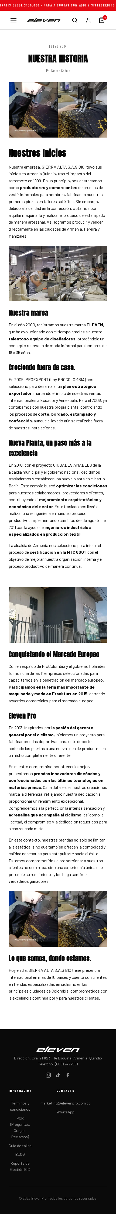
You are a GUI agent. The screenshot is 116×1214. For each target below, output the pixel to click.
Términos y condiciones (20, 1106)
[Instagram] (48, 1076)
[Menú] (14, 20)
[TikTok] (58, 1076)
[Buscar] (74, 20)
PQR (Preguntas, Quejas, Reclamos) (20, 1127)
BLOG (20, 1154)
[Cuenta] (88, 20)
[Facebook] (67, 1076)
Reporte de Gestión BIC (20, 1166)
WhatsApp (65, 1112)
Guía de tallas (20, 1145)
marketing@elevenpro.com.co (65, 1103)
